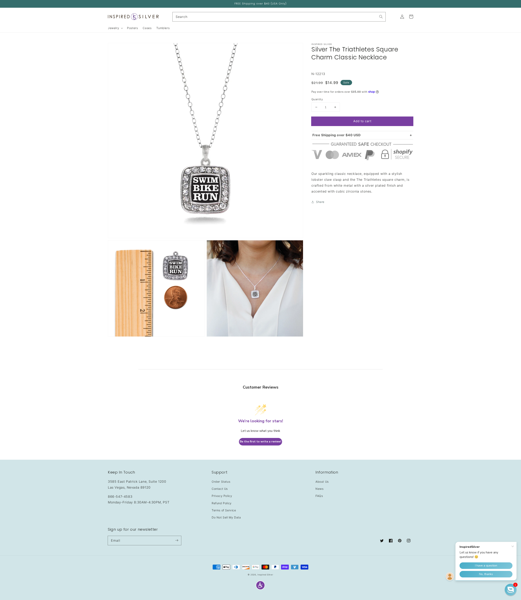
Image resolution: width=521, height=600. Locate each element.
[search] (279, 16)
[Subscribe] (176, 540)
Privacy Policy (222, 496)
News (319, 488)
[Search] (381, 16)
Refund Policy (222, 503)
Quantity (317, 99)
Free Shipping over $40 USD (336, 135)
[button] (260, 585)
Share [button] (320, 202)
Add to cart (362, 121)
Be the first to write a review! (260, 441)
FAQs (319, 496)
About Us (322, 481)
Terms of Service (224, 510)
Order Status (221, 481)
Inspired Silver (265, 574)
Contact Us (220, 488)
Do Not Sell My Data (226, 517)
